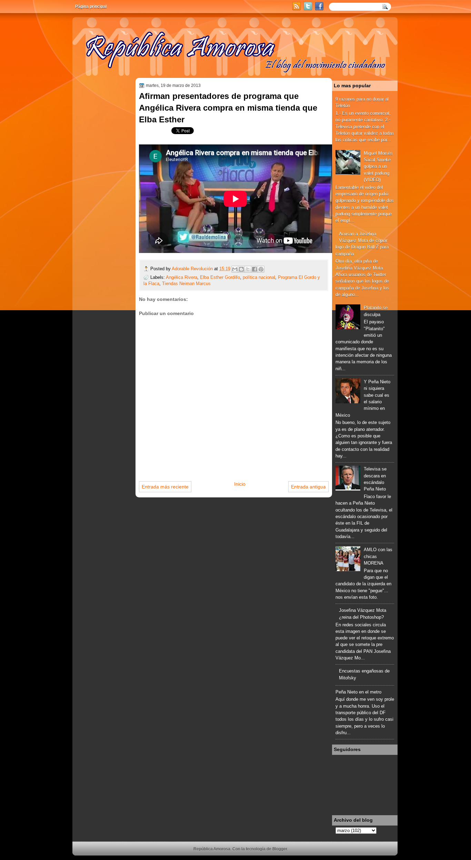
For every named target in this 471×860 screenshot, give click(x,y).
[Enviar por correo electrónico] (234, 269)
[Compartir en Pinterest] (261, 269)
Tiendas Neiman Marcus (186, 283)
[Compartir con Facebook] (254, 269)
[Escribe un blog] (241, 269)
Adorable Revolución (193, 268)
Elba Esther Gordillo (220, 277)
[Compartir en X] (247, 269)
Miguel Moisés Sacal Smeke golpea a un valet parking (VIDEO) (378, 166)
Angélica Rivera (181, 277)
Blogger (279, 849)
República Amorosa (211, 849)
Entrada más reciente (165, 486)
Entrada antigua (308, 486)
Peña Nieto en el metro (358, 692)
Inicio (239, 484)
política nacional (259, 277)
